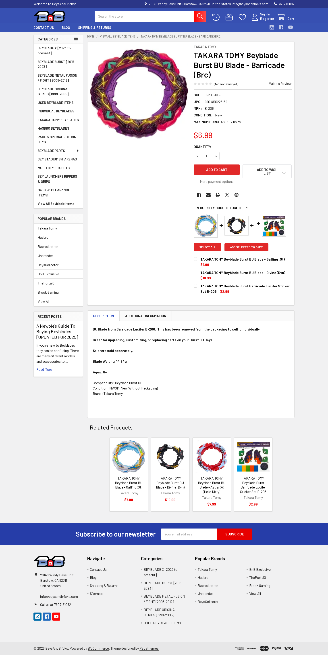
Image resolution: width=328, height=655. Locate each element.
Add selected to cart (246, 247)
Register (267, 18)
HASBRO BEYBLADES (53, 128)
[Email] (208, 195)
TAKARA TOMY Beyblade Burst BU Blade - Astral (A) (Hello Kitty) (211, 485)
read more (44, 369)
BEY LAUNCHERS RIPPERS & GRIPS (57, 178)
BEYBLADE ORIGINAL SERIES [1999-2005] (53, 91)
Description (103, 316)
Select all (207, 247)
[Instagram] (272, 27)
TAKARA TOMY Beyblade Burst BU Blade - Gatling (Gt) (128, 482)
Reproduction (48, 246)
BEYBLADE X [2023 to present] (54, 50)
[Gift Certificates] (230, 17)
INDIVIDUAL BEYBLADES (56, 111)
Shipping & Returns (94, 27)
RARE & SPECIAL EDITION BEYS (57, 139)
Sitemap (96, 593)
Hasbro (43, 237)
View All (43, 301)
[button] (267, 171)
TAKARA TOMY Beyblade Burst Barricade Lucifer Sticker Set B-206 (253, 485)
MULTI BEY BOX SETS (54, 168)
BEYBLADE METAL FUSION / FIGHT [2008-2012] (57, 77)
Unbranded (46, 255)
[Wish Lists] (243, 17)
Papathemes (149, 648)
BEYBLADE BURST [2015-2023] (57, 64)
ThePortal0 (46, 283)
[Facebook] (281, 27)
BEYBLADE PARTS (51, 151)
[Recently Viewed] (217, 17)
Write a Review (280, 83)
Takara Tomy (47, 228)
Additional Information (145, 316)
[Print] (218, 195)
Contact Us (43, 27)
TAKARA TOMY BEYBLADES (58, 120)
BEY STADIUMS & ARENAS (57, 159)
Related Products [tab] (111, 427)
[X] (227, 195)
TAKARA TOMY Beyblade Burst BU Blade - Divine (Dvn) (170, 482)
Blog (66, 27)
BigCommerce (98, 648)
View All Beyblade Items (56, 204)
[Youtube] (290, 27)
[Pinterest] (237, 195)
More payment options (217, 181)
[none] (139, 93)
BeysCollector (48, 265)
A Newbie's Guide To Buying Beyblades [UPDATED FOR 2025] (57, 331)
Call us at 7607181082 (55, 604)
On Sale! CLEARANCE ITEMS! (54, 192)
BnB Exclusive (48, 274)
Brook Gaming (48, 292)
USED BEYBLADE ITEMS (55, 103)
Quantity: (202, 146)
